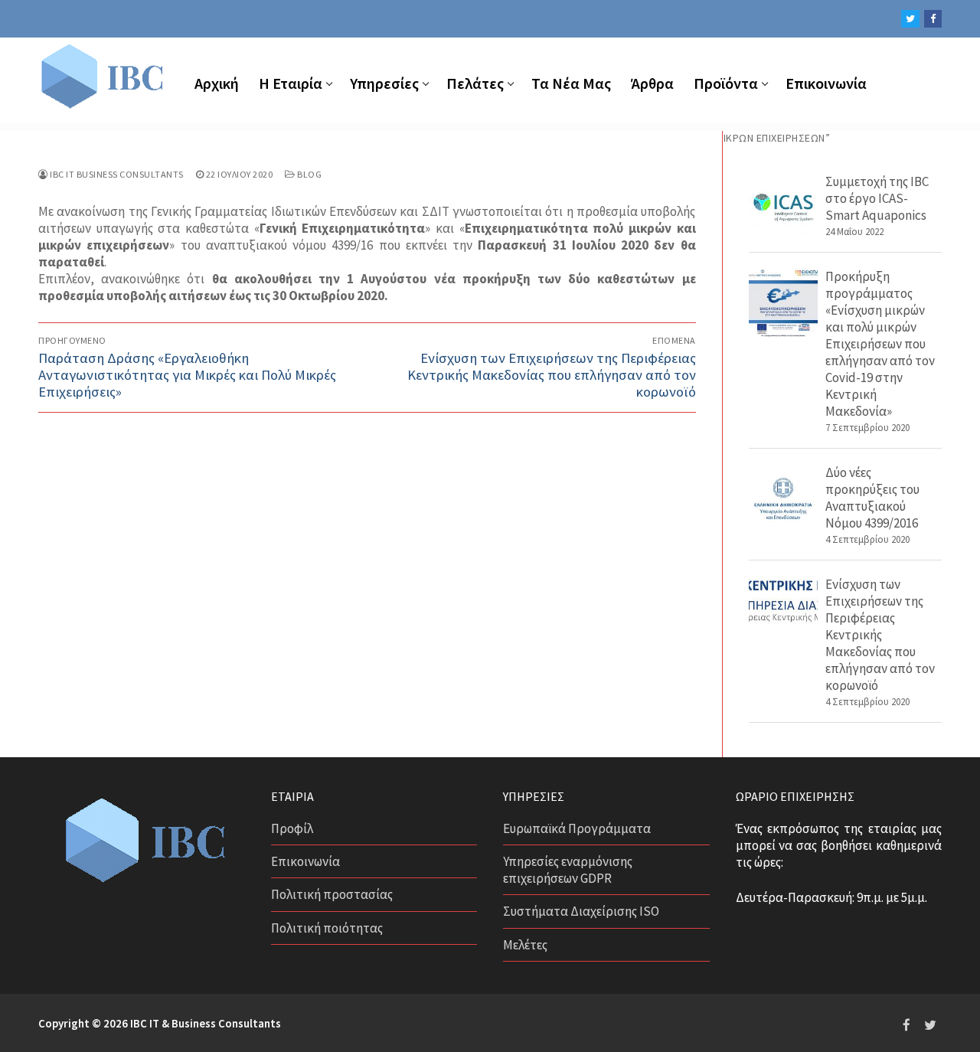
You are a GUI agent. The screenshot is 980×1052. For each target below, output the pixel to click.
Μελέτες (525, 944)
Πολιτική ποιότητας (327, 928)
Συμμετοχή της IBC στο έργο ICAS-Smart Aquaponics (877, 198)
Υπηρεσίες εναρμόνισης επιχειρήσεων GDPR (567, 870)
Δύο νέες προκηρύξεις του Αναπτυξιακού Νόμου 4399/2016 (872, 497)
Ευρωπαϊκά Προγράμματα (577, 828)
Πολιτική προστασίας (332, 894)
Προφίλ (292, 828)
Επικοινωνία (305, 861)
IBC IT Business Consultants (116, 174)
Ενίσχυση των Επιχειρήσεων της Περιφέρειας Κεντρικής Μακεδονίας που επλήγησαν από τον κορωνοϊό (880, 635)
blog (309, 174)
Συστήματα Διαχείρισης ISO (581, 911)
